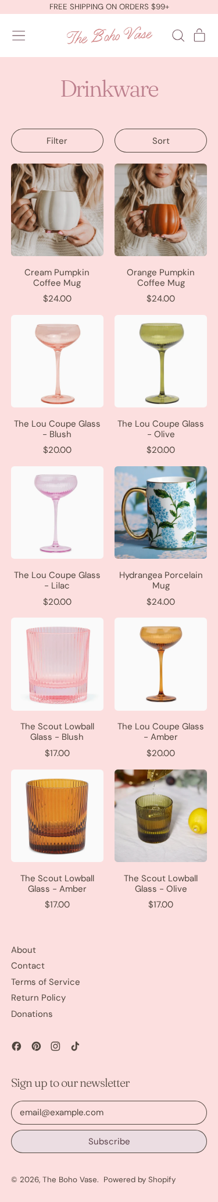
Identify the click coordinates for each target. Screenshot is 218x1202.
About (23, 950)
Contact (28, 965)
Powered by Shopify (139, 1180)
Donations (32, 1014)
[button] (177, 35)
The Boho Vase (69, 1180)
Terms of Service (45, 982)
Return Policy (38, 998)
